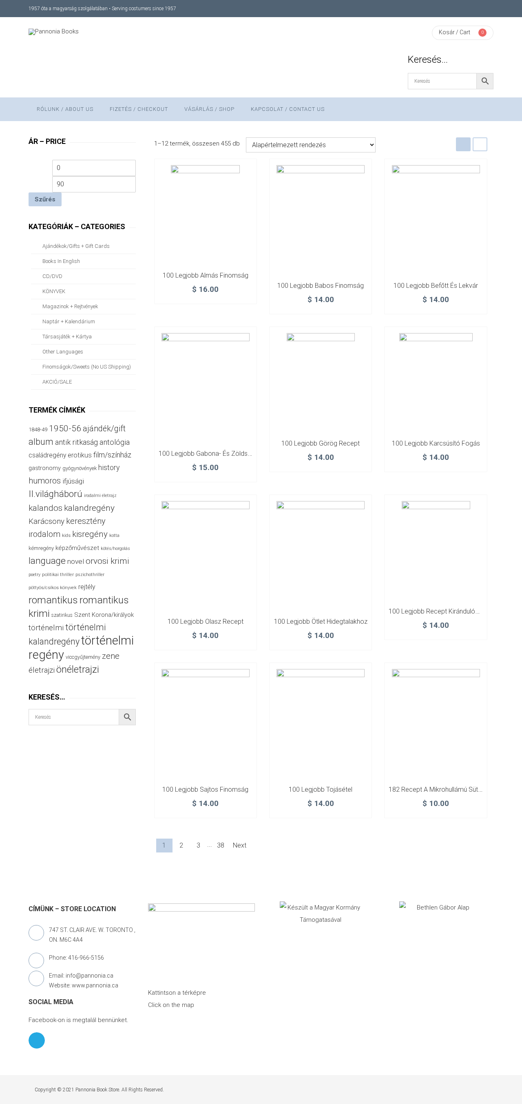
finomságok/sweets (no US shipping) (86, 367)
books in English (61, 261)
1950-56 (65, 428)
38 (220, 845)
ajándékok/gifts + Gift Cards (76, 246)
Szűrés (45, 199)
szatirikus (62, 615)
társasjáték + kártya (67, 336)
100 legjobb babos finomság (320, 285)
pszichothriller (89, 574)
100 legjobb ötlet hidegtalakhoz (320, 621)
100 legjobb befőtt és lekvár (436, 285)
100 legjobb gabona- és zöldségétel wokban (225, 453)
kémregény (41, 548)
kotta (114, 535)
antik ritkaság (76, 442)
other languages (62, 352)
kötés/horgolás (115, 548)
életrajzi (42, 670)
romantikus (53, 600)
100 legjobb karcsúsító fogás (436, 443)
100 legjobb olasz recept (205, 621)
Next (239, 845)
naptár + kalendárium (68, 321)
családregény (47, 455)
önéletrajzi (77, 669)
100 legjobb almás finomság (205, 275)
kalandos (45, 508)
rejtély (86, 587)
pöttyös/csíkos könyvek (53, 587)
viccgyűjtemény (83, 657)
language (47, 560)
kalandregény (89, 508)
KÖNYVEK (53, 291)
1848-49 (38, 429)
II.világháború (55, 493)
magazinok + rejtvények (70, 306)
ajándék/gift (104, 428)
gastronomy (45, 468)
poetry (34, 574)
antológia (115, 442)
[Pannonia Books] (54, 32)
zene (110, 656)
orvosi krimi (107, 561)
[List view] (480, 144)
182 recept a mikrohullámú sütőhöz (440, 789)
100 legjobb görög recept (320, 443)
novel (75, 561)
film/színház (112, 454)
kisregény (90, 534)
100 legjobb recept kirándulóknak (439, 611)
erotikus (80, 455)
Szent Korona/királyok (104, 614)
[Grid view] (463, 144)
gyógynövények (79, 468)
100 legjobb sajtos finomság (205, 789)
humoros (45, 481)
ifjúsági (73, 481)
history (108, 467)
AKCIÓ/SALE (57, 382)
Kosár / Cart (454, 32)
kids (66, 535)
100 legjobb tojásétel (320, 789)
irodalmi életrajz (100, 495)
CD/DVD (52, 276)
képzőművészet (77, 548)
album (41, 442)
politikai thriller (58, 574)
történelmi (46, 627)
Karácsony (46, 521)
